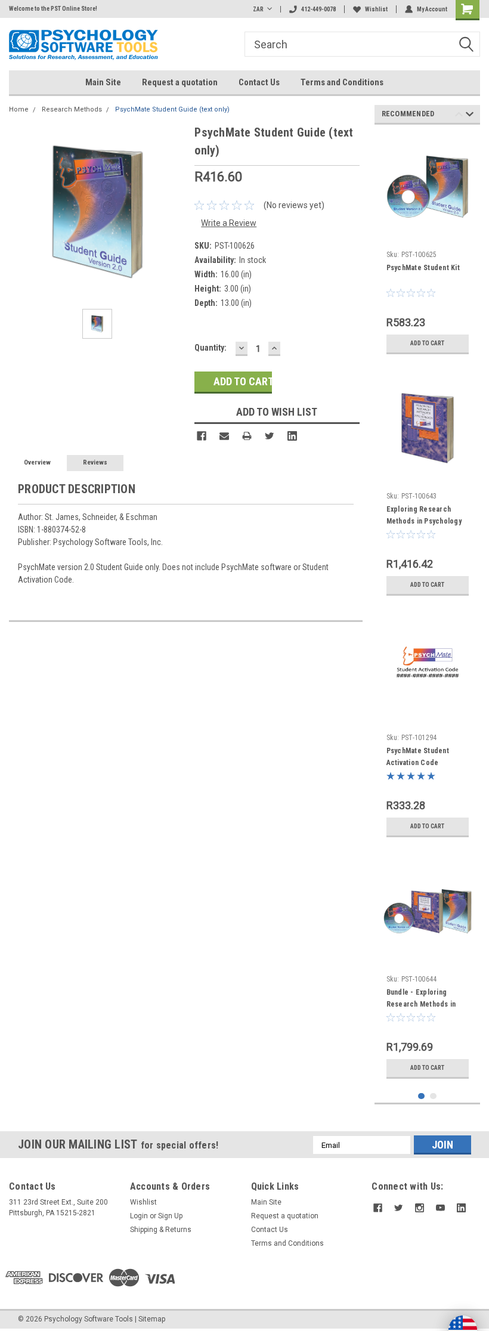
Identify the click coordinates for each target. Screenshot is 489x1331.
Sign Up (170, 1216)
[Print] (247, 436)
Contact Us (259, 82)
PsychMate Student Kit (423, 268)
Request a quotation (180, 82)
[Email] (224, 436)
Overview (37, 462)
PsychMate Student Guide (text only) (172, 109)
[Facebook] (201, 436)
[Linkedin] (292, 436)
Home (19, 109)
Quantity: (210, 347)
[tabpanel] (427, 247)
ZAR (258, 9)
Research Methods (72, 109)
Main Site (103, 82)
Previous (458, 116)
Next (469, 116)
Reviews (95, 462)
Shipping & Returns (160, 1229)
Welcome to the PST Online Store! (53, 8)
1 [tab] (421, 1096)
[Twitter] (269, 436)
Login (139, 1216)
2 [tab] (433, 1096)
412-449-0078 (318, 9)
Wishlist (376, 9)
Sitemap (151, 1319)
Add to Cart (427, 343)
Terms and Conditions (342, 82)
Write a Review (228, 223)
